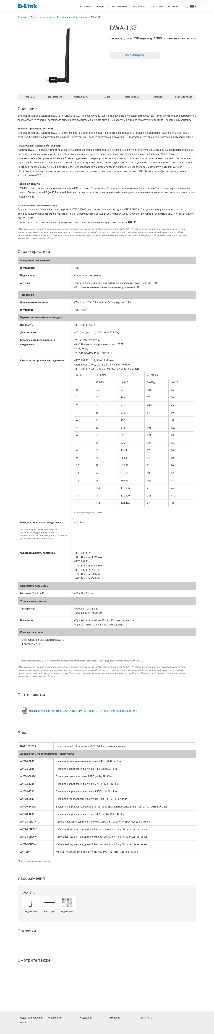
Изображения (132, 96)
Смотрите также (183, 96)
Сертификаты (81, 96)
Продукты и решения (41, 17)
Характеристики (55, 96)
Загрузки (158, 96)
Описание (30, 96)
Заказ (107, 96)
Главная (22, 17)
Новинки (22, 1022)
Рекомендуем (134, 55)
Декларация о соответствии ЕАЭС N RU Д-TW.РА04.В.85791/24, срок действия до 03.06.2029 (83, 710)
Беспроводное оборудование (72, 17)
